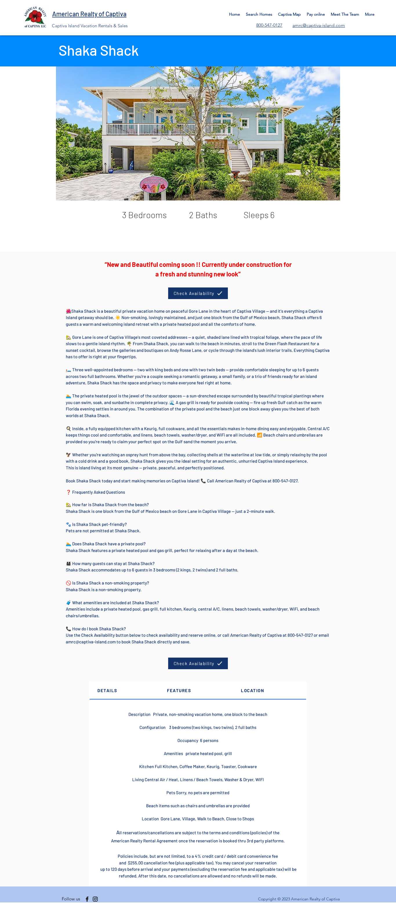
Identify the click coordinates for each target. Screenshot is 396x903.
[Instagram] (95, 899)
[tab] (124, 691)
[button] (198, 133)
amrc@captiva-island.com (91, 641)
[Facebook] (87, 899)
